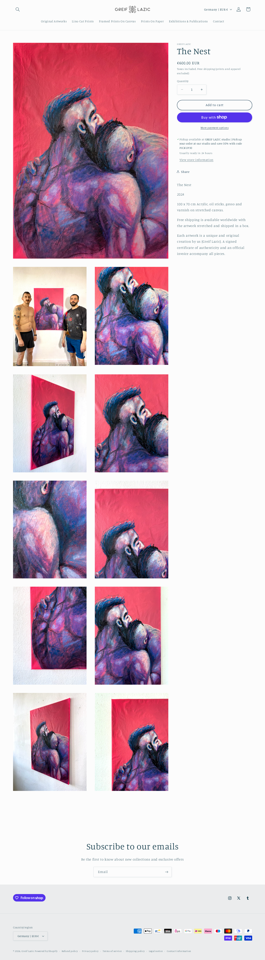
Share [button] (185, 171)
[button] (18, 9)
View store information (196, 159)
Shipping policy (135, 951)
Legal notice (156, 951)
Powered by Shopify (46, 951)
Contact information (179, 951)
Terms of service (112, 951)
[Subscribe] (166, 872)
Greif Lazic (28, 951)
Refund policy (70, 951)
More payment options (215, 127)
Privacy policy (90, 951)
